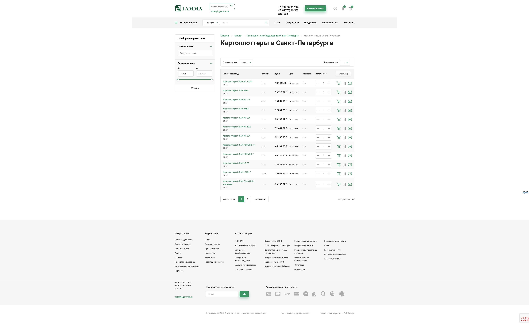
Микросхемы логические (305, 241)
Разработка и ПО (332, 250)
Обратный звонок (315, 8)
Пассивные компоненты (335, 241)
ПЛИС (327, 245)
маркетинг (337, 313)
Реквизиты (210, 257)
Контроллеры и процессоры (277, 245)
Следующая (259, 199)
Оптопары (299, 265)
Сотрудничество (212, 244)
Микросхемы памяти (303, 245)
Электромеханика (332, 259)
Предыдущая (229, 199)
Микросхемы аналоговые (276, 257)
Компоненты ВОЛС (273, 241)
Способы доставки (183, 240)
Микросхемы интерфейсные (277, 266)
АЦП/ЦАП (239, 241)
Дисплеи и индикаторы (245, 265)
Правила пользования (185, 262)
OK (244, 294)
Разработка (325, 313)
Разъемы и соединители (335, 254)
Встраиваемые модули (245, 245)
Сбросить (195, 88)
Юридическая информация (187, 266)
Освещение (299, 269)
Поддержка (310, 22)
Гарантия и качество (214, 262)
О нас (277, 22)
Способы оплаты (182, 244)
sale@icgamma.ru (220, 11)
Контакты (349, 22)
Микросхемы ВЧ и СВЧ (274, 262)
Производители (330, 22)
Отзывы (178, 257)
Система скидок (182, 248)
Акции (178, 253)
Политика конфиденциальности (295, 313)
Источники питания (244, 269)
